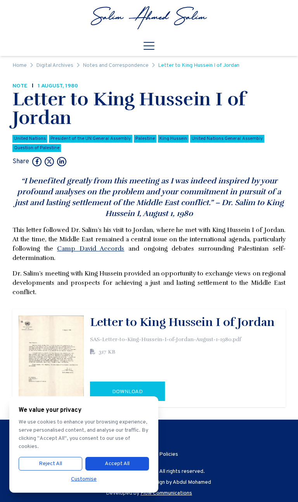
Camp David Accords (90, 249)
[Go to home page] (149, 18)
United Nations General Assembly (227, 139)
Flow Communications (166, 493)
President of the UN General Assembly (90, 139)
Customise (84, 479)
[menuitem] (149, 18)
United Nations (30, 139)
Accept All (117, 463)
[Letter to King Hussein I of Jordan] (37, 162)
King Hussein (173, 139)
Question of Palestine (36, 148)
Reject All (50, 463)
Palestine (145, 139)
